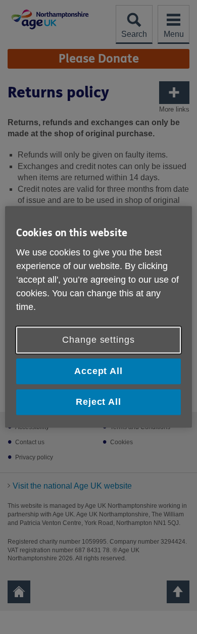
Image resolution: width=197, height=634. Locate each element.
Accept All (98, 371)
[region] (98, 317)
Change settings (98, 340)
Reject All (98, 402)
